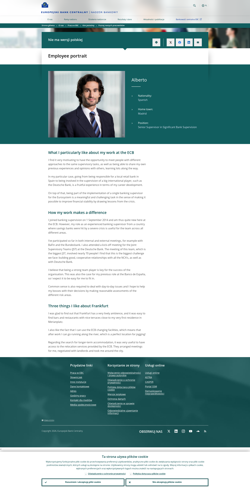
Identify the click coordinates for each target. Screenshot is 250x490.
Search (194, 5)
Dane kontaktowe (79, 387)
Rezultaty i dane (125, 19)
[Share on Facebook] (180, 42)
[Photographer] (122, 135)
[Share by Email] (198, 42)
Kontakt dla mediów (81, 400)
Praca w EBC (73, 25)
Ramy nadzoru (70, 19)
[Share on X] (170, 42)
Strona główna (48, 25)
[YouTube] (191, 431)
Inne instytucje (78, 382)
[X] (169, 431)
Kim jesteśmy (88, 25)
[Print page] (156, 42)
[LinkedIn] (176, 431)
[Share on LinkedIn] (189, 42)
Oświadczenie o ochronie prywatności (107, 474)
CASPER (149, 382)
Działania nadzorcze (97, 19)
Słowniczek (76, 377)
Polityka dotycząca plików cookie (149, 474)
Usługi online (152, 373)
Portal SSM (151, 387)
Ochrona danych (117, 399)
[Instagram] (183, 431)
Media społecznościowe (83, 405)
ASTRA (148, 377)
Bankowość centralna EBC (187, 19)
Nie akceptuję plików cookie (167, 482)
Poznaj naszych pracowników (111, 25)
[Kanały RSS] (205, 431)
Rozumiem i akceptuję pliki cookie (83, 482)
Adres (73, 391)
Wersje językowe (117, 394)
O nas (49, 19)
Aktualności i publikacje (153, 19)
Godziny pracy (78, 396)
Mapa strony (49, 420)
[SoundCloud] (198, 431)
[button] (199, 5)
